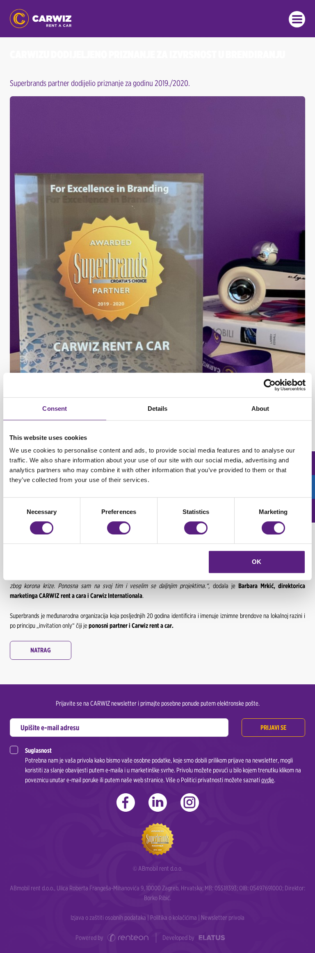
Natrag (40, 650)
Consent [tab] (54, 408)
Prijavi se (273, 727)
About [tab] (260, 408)
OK (256, 561)
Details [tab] (158, 408)
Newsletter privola (222, 917)
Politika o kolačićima (173, 917)
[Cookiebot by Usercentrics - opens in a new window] (270, 385)
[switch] (118, 527)
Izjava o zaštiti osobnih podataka (108, 917)
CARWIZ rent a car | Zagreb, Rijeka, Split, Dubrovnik (40, 18)
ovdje (267, 780)
